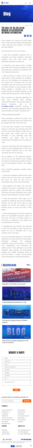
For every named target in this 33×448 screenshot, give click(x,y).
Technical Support (6, 434)
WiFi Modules (5, 421)
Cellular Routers (5, 412)
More (28, 265)
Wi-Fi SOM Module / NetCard (8, 419)
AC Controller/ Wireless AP (24, 416)
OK (12, 446)
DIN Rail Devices (21, 412)
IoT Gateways (5, 414)
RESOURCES (4, 430)
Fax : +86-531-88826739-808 (24, 434)
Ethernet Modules (22, 419)
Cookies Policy (19, 446)
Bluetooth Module (6, 423)
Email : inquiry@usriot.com (24, 430)
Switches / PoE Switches (7, 417)
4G (26, 236)
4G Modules (20, 421)
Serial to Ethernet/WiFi (7, 410)
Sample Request (5, 432)
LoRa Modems (21, 414)
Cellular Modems (21, 410)
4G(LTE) (5, 37)
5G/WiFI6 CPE (5, 416)
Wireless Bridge (21, 417)
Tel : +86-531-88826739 (23, 432)
